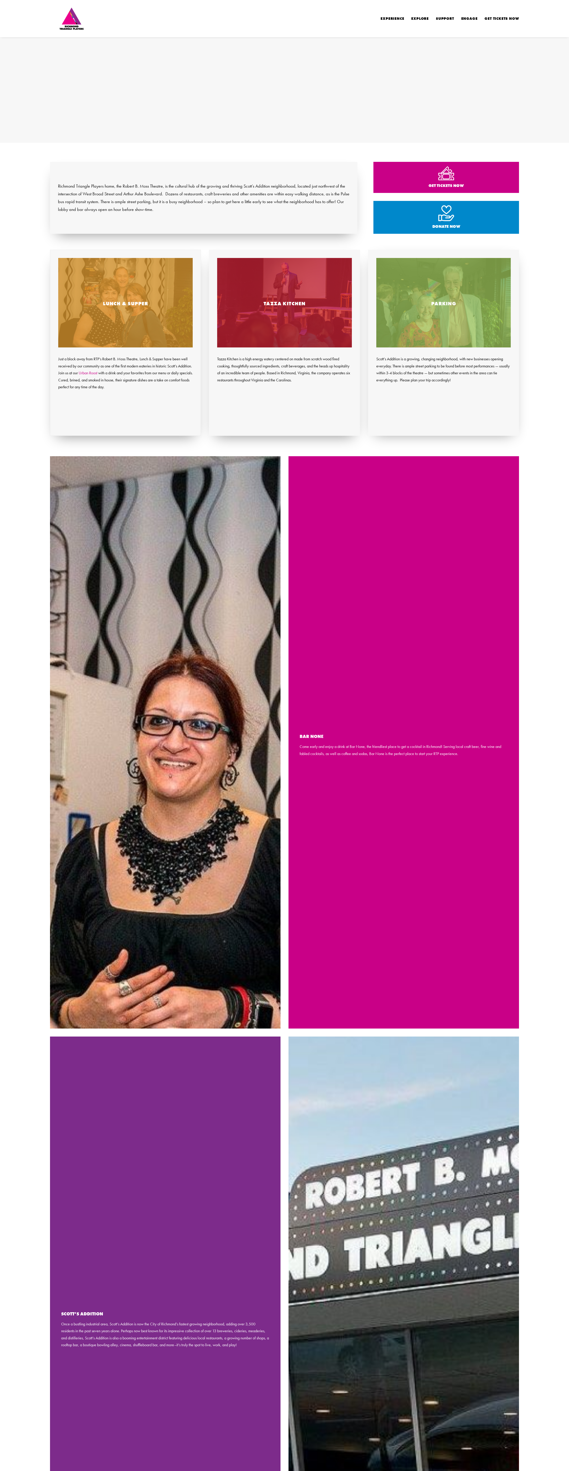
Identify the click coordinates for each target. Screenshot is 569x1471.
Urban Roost (88, 372)
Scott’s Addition (82, 1314)
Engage (469, 18)
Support (445, 18)
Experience (392, 18)
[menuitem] (394, 18)
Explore (420, 18)
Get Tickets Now (502, 18)
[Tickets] (442, 177)
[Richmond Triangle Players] (71, 18)
